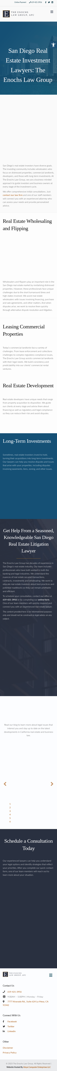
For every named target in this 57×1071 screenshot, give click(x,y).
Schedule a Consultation (28, 685)
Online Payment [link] (20, 2)
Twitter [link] (10, 1026)
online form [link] (43, 600)
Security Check (10, 935)
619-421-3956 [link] (36, 2)
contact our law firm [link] (13, 195)
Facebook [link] (12, 1021)
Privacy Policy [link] (9, 1053)
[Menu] (50, 975)
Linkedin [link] (11, 1031)
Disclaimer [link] (8, 1048)
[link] (53, 44)
